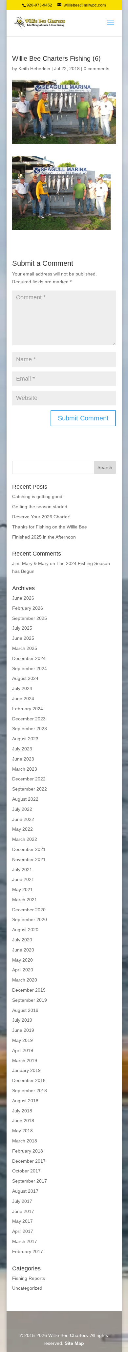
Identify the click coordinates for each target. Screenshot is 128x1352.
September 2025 (29, 618)
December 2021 (29, 849)
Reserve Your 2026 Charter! (41, 516)
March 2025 (24, 648)
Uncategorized (27, 1288)
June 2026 (23, 598)
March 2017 (24, 1241)
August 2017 (25, 1191)
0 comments (96, 68)
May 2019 (22, 1040)
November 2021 (29, 859)
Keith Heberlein (34, 68)
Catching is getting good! (38, 496)
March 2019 (24, 1060)
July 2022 (22, 809)
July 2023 (22, 748)
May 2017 (22, 1221)
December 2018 (29, 1080)
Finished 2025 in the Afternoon (44, 537)
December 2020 (29, 909)
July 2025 (22, 628)
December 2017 (29, 1161)
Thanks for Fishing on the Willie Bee (49, 526)
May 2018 (22, 1130)
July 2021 (22, 869)
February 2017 (27, 1251)
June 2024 (23, 698)
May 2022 (22, 829)
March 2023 (24, 769)
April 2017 (22, 1231)
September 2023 (29, 728)
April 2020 (22, 969)
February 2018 (27, 1151)
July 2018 (22, 1110)
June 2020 (23, 949)
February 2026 (27, 608)
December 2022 (29, 778)
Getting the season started (39, 506)
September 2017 (29, 1181)
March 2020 (24, 980)
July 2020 (22, 939)
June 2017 (23, 1211)
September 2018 (29, 1090)
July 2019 (22, 1020)
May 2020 (22, 960)
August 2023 (25, 738)
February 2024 (27, 708)
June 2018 (23, 1120)
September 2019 (29, 1000)
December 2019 (29, 990)
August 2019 (25, 1010)
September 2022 (29, 789)
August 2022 (25, 799)
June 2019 (23, 1030)
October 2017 (26, 1170)
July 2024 (22, 688)
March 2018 (24, 1140)
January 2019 (26, 1070)
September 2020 (29, 919)
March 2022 (24, 839)
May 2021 (22, 889)
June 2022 (23, 819)
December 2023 (29, 718)
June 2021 (23, 879)
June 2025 (23, 638)
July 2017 (22, 1201)
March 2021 (24, 899)
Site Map (74, 1343)
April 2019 (22, 1050)
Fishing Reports (28, 1278)
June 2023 (23, 759)
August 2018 (25, 1100)
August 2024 (25, 678)
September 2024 (29, 668)
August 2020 (25, 929)
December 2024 (29, 658)
